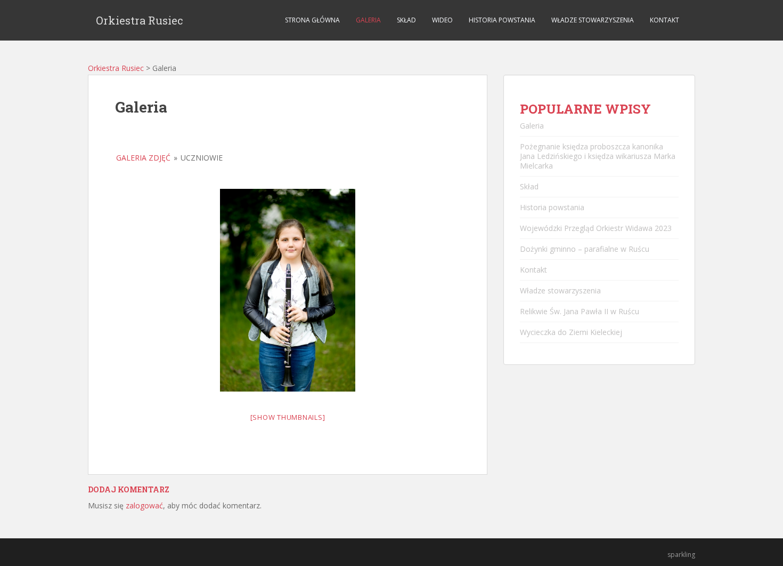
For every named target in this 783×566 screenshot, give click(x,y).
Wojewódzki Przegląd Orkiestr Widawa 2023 (596, 228)
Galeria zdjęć (143, 158)
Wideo (442, 20)
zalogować (144, 505)
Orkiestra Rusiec (139, 20)
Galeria (368, 20)
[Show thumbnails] (287, 417)
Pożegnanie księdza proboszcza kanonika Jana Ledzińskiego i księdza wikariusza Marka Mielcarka (597, 156)
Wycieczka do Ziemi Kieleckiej (571, 332)
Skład (406, 20)
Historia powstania (502, 20)
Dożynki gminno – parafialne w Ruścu (584, 249)
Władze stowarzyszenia (592, 20)
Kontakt (664, 20)
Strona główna (312, 20)
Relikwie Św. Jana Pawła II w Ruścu (579, 311)
